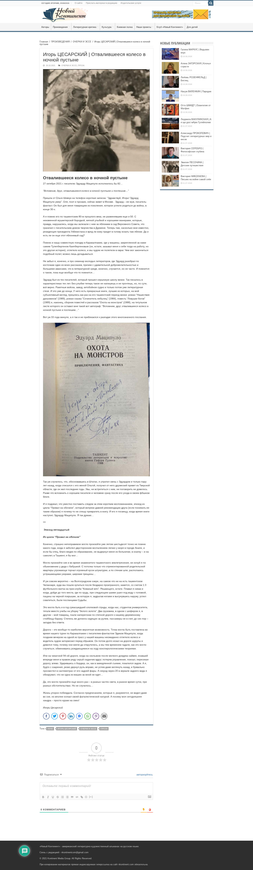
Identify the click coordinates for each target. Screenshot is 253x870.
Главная (44, 41)
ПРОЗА (81, 65)
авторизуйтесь (144, 774)
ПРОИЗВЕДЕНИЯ (60, 41)
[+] (91, 796)
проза (104, 729)
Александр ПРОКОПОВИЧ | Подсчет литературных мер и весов (196, 136)
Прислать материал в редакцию (101, 3)
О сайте (78, 3)
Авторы (45, 27)
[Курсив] (48, 797)
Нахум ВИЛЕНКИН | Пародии (196, 91)
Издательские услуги (131, 3)
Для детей (192, 27)
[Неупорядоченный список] (67, 797)
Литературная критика (84, 27)
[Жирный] (43, 797)
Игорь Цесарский (67, 729)
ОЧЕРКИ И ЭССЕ (82, 41)
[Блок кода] (77, 797)
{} (86, 796)
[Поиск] (210, 3)
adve (50, 729)
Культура (106, 27)
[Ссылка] (81, 797)
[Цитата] (72, 797)
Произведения (60, 27)
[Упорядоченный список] (62, 797)
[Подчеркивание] (52, 797)
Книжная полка (125, 27)
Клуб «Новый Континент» (170, 27)
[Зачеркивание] (57, 797)
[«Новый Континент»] (65, 14)
